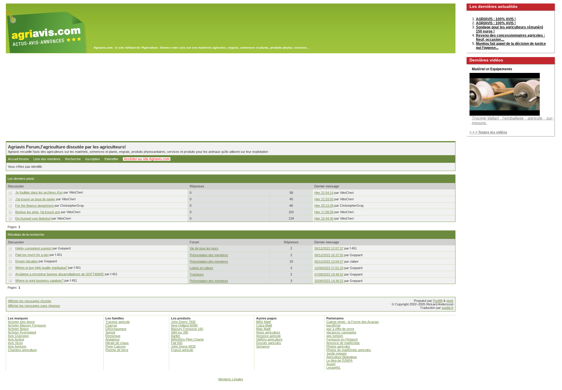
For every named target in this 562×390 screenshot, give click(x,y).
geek (449, 300)
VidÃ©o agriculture (269, 339)
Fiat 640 (176, 343)
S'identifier (111, 159)
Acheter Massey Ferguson (27, 325)
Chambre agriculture (22, 350)
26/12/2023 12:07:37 (328, 248)
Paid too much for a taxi (32, 254)
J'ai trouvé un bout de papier (35, 199)
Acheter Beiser (18, 329)
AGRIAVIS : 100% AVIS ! (496, 19)
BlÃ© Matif (263, 322)
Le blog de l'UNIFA (339, 360)
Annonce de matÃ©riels (343, 343)
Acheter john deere (21, 322)
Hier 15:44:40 (323, 218)
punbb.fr (447, 307)
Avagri (330, 364)
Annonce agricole (268, 336)
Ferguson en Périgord (341, 339)
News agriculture (268, 332)
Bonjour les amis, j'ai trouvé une (37, 212)
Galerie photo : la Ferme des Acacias (352, 322)
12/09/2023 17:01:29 (328, 268)
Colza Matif (264, 325)
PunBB (438, 300)
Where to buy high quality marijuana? (41, 267)
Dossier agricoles (268, 343)
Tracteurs (197, 274)
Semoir (110, 332)
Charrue (111, 325)
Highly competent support (33, 248)
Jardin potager (336, 353)
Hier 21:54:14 (323, 192)
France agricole (182, 350)
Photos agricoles (338, 346)
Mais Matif (263, 329)
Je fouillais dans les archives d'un (39, 192)
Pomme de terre (116, 350)
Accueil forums (18, 159)
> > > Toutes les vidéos (488, 132)
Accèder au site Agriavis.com (146, 159)
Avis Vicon (15, 343)
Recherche (73, 159)
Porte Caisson (115, 346)
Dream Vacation (26, 261)
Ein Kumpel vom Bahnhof (33, 218)
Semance (263, 346)
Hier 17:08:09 (323, 212)
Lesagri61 (333, 367)
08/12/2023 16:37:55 (328, 255)
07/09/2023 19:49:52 (328, 274)
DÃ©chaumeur (115, 329)
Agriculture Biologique (341, 357)
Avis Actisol (16, 339)
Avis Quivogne (18, 336)
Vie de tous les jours (204, 248)
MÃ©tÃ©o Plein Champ (187, 339)
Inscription (92, 159)
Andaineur (112, 339)
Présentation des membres (209, 255)
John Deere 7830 (183, 322)
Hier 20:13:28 (323, 205)
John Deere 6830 (183, 346)
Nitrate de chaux (117, 343)
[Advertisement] (230, 97)
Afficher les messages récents (29, 301)
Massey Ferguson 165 (187, 329)
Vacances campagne (341, 332)
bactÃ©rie (333, 325)
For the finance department (34, 205)
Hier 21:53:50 (323, 199)
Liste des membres (47, 159)
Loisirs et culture (201, 268)
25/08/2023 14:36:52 (328, 281)
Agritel (175, 336)
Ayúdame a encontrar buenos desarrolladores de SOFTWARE (59, 274)
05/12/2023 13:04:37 (328, 261)
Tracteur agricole (117, 322)
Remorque (112, 336)
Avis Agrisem (17, 346)
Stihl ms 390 (179, 332)
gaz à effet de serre (340, 329)
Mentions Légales (230, 379)
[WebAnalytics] (281, 387)
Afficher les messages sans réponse (34, 305)
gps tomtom (334, 336)
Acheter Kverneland (22, 332)
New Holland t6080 (184, 325)
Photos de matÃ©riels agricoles (348, 350)
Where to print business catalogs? (39, 280)
